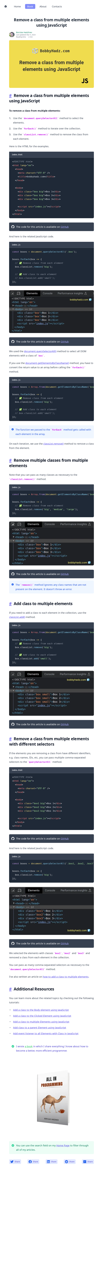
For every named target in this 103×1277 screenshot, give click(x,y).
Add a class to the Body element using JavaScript (41, 1009)
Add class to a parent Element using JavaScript (39, 1027)
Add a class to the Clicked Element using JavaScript (42, 1015)
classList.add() (17, 617)
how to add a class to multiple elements (66, 976)
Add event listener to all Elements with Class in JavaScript (45, 1033)
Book (30, 6)
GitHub (65, 226)
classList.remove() (53, 443)
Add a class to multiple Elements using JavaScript (41, 1021)
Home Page (62, 1145)
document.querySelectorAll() (40, 351)
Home (17, 6)
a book (29, 1046)
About (43, 6)
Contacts (57, 6)
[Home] (5, 6)
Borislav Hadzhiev (24, 32)
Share (17, 1161)
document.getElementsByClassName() (47, 363)
